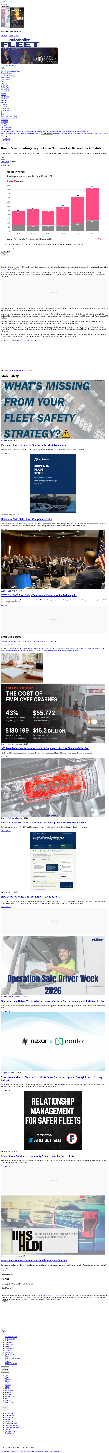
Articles (16, 2)
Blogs (19, 131)
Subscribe (4, 36)
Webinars (52, 131)
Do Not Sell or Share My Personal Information (44, 1451)
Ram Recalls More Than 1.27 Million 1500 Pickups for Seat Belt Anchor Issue (43, 822)
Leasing (3, 93)
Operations (4, 104)
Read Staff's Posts (7, 164)
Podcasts (58, 131)
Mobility (4, 100)
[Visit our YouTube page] (8, 1280)
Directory (75, 131)
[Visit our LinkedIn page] (4, 1280)
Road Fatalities (11, 370)
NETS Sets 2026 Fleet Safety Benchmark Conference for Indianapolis (39, 595)
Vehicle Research (6, 127)
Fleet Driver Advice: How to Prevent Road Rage (24, 340)
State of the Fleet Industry (9, 116)
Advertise (82, 133)
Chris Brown (12, 744)
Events (31, 133)
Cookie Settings (47, 133)
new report (7, 269)
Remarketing (5, 108)
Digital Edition (14, 36)
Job (71, 131)
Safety (3, 112)
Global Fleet (5, 85)
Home (3, 143)
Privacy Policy (6, 1451)
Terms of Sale (24, 1451)
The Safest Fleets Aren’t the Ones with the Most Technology (33, 445)
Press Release (103, 133)
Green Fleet (5, 89)
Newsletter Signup (59, 133)
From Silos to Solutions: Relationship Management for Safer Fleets (37, 1156)
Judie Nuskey (12, 996)
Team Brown (24, 133)
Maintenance (5, 97)
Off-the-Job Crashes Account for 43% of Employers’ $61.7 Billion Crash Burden (45, 748)
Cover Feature (9, 2)
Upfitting (4, 124)
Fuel (2, 81)
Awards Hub (65, 131)
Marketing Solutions (72, 133)
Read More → (6, 453)
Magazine (13, 131)
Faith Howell (12, 818)
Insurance (24, 370)
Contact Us (37, 133)
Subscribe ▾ (5, 6)
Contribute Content (91, 133)
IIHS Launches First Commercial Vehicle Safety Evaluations (34, 1260)
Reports (18, 370)
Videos (21, 2)
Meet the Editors (14, 133)
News (8, 131)
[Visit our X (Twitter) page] (6, 1280)
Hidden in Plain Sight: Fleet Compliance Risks (26, 519)
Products (29, 131)
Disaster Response (7, 73)
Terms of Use (15, 1451)
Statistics (23, 131)
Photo (34, 131)
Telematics (4, 120)
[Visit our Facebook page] (2, 1280)
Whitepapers (45, 131)
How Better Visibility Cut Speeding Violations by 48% (30, 896)
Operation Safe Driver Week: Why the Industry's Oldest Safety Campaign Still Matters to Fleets (53, 1001)
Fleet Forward (5, 77)
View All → (5, 1270)
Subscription (5, 133)
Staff (9, 591)
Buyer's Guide (83, 131)
